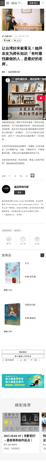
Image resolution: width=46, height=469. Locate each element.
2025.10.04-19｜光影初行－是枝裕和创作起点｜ (20, 438)
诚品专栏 (17, 230)
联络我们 (23, 352)
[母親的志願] (12, 314)
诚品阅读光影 (21, 186)
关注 (20, 192)
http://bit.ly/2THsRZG (15, 163)
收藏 (8, 40)
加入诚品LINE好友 (23, 356)
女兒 (27, 263)
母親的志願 (30, 305)
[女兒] (12, 273)
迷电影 (6, 448)
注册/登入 (34, 3)
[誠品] (14, 3)
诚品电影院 (15, 448)
